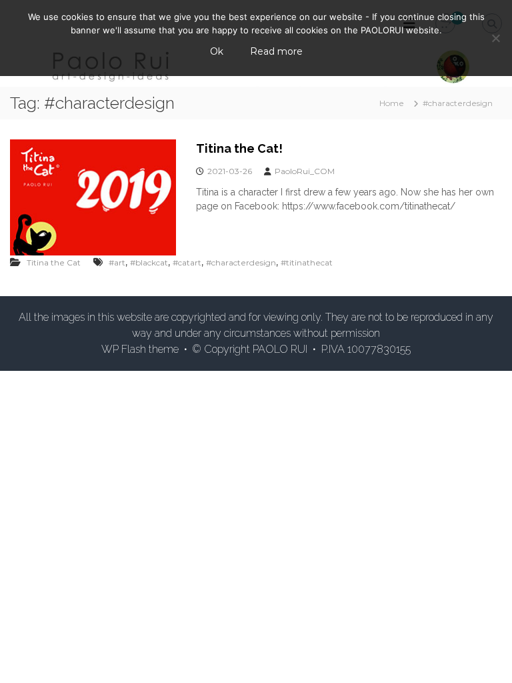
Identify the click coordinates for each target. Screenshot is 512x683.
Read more (276, 51)
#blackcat (149, 262)
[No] (495, 38)
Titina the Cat (54, 262)
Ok (216, 51)
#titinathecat (307, 262)
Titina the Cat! (239, 148)
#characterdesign (241, 262)
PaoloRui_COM (305, 171)
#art (117, 262)
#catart (187, 262)
